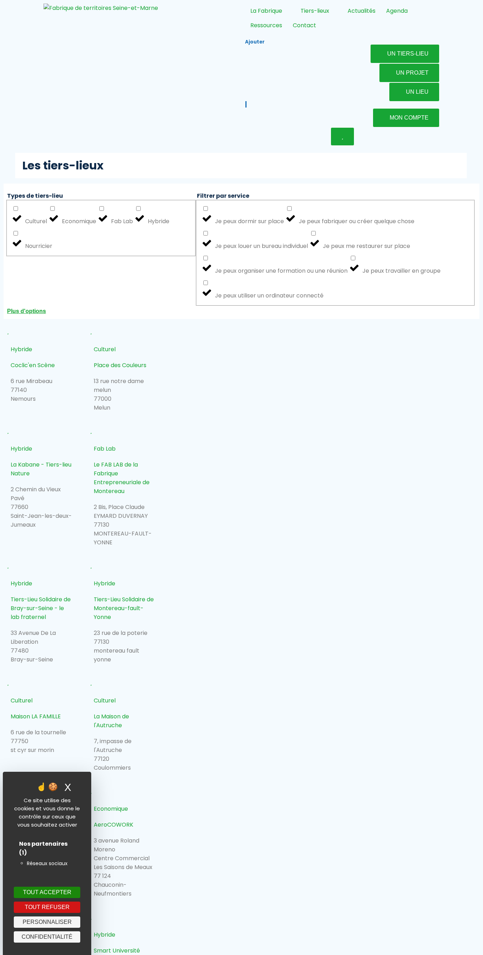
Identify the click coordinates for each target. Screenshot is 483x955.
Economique (111, 809)
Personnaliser (47, 922)
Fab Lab (105, 449)
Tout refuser (47, 907)
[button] (241, 311)
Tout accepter (47, 892)
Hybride (21, 349)
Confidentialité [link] (47, 937)
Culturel (105, 349)
